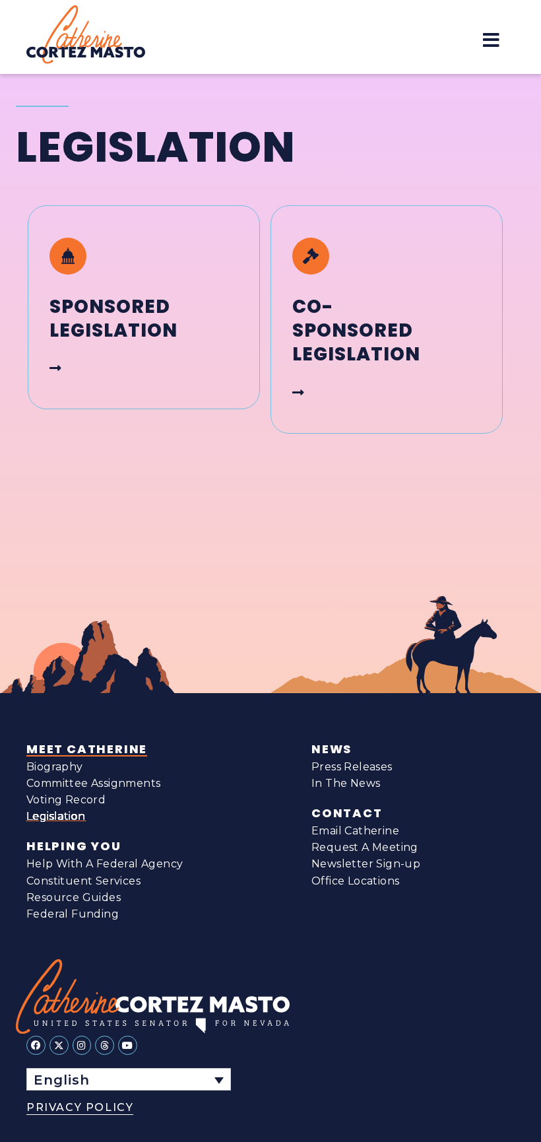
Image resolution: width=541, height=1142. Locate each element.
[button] (491, 39)
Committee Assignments (93, 783)
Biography (54, 766)
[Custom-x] (59, 1045)
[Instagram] (82, 1045)
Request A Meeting (364, 847)
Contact (347, 813)
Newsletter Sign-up (365, 863)
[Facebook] (36, 1045)
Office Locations (355, 881)
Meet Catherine (86, 749)
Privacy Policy (79, 1107)
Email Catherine (355, 830)
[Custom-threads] (104, 1045)
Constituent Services (83, 881)
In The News (345, 783)
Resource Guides (73, 897)
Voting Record (66, 799)
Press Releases (352, 766)
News (331, 749)
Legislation (55, 816)
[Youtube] (127, 1045)
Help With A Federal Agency (104, 863)
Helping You (73, 846)
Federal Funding (72, 914)
